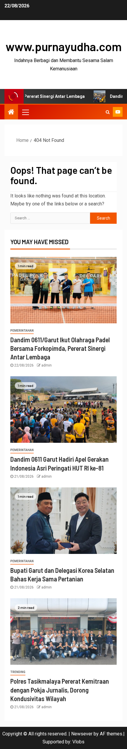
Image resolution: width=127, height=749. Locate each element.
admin (46, 365)
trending (17, 672)
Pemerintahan (22, 330)
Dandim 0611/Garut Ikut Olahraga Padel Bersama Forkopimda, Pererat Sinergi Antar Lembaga (60, 348)
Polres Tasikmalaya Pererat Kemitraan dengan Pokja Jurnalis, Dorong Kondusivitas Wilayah (59, 689)
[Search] (107, 112)
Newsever (81, 734)
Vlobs (78, 742)
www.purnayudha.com (64, 46)
